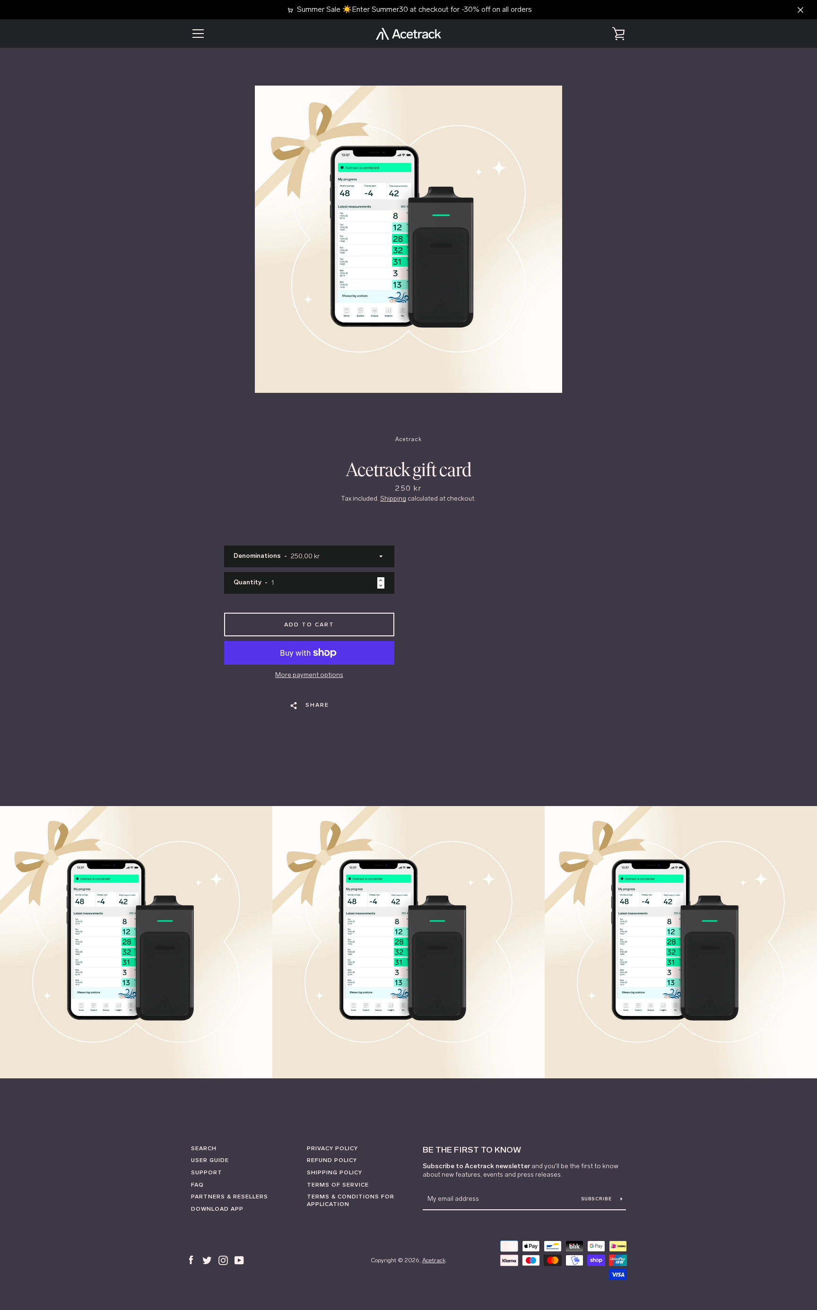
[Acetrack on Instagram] (223, 1259)
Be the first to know (472, 1150)
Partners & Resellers (229, 1196)
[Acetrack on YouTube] (239, 1259)
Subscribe (597, 1199)
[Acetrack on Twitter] (207, 1259)
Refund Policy (332, 1160)
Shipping (393, 499)
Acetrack (433, 1260)
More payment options (309, 675)
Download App (217, 1209)
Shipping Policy (334, 1172)
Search (204, 1148)
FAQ (197, 1184)
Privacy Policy (332, 1148)
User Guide (210, 1160)
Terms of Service (338, 1184)
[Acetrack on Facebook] (191, 1259)
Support (206, 1172)
